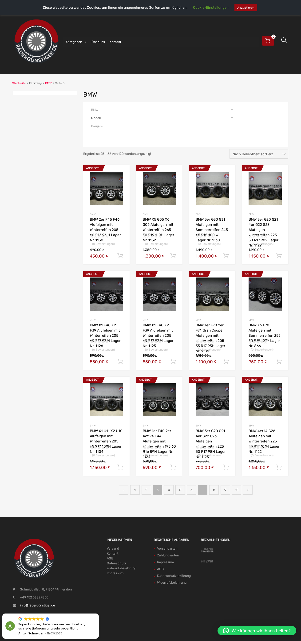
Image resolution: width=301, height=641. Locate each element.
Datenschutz (116, 563)
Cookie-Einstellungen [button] (211, 7)
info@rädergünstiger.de (37, 605)
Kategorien (74, 42)
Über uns (98, 42)
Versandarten (167, 549)
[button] (257, 630)
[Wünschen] (122, 174)
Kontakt (115, 42)
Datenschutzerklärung (174, 576)
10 (236, 490)
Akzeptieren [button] (245, 7)
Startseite (19, 83)
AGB (110, 558)
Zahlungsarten (168, 555)
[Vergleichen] (122, 181)
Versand (113, 549)
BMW (48, 83)
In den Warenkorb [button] (120, 256)
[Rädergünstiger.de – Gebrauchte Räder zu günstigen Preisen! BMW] (36, 64)
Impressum (115, 573)
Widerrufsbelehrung (121, 568)
